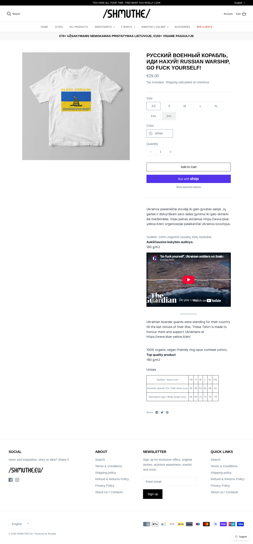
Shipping (171, 82)
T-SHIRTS (126, 26)
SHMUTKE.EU (25, 533)
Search (100, 459)
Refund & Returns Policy (112, 479)
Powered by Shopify (45, 533)
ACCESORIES (182, 26)
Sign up (152, 494)
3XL (169, 116)
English (238, 2)
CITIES (59, 26)
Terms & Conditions (108, 466)
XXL (153, 116)
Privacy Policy (104, 485)
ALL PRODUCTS (79, 26)
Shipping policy (105, 472)
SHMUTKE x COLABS (153, 26)
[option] (76, 106)
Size (149, 98)
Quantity (152, 144)
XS (153, 106)
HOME (44, 26)
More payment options (188, 186)
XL (216, 106)
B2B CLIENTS (204, 26)
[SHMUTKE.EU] (126, 13)
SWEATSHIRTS (103, 26)
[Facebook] (11, 480)
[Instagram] (17, 480)
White (159, 133)
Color (150, 125)
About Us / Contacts (109, 492)
